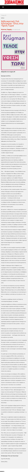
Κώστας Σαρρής (6, 29)
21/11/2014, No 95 (16, 29)
